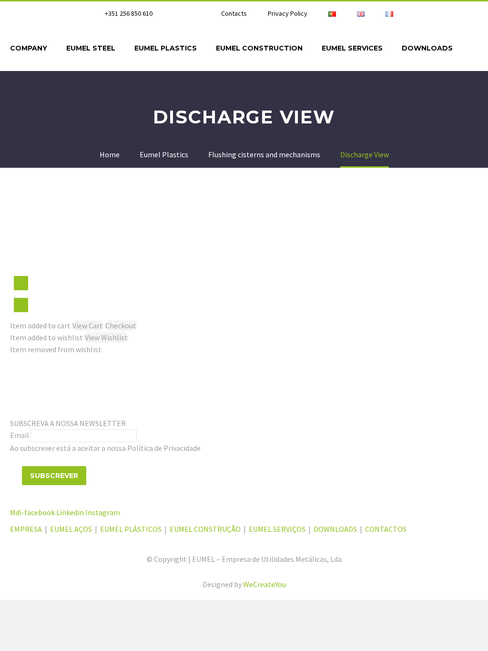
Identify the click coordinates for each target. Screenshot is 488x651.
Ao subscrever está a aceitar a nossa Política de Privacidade (105, 448)
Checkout (120, 325)
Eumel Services (352, 48)
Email (19, 435)
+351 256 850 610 (128, 13)
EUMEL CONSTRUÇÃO (205, 529)
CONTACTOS (386, 529)
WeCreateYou (264, 584)
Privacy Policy (287, 13)
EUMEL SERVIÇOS (277, 529)
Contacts (234, 13)
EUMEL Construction (259, 48)
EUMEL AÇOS (71, 529)
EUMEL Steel (90, 48)
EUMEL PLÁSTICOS (131, 529)
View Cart (87, 325)
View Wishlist (106, 337)
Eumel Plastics (165, 48)
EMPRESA (26, 529)
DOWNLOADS (335, 529)
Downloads (427, 48)
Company (28, 48)
